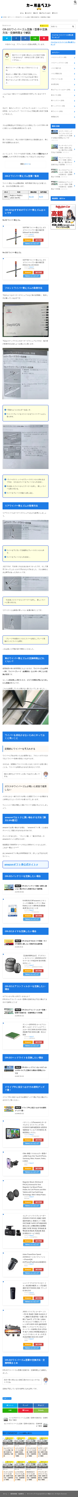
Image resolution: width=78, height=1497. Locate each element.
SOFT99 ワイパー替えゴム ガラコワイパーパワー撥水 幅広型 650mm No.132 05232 (34, 262)
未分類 (55, 84)
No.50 (41, 197)
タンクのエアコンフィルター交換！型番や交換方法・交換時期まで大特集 (61, 173)
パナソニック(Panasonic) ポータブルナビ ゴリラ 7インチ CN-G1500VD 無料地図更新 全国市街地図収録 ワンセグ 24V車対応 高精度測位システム (35, 1127)
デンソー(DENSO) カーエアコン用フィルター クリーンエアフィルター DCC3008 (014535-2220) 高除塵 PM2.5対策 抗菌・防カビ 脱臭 (34, 1029)
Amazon (28, 240)
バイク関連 (56, 73)
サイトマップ (31, 1494)
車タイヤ (35, 13)
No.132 (31, 197)
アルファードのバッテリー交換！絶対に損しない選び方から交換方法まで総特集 (61, 161)
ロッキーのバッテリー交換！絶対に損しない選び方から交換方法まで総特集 (61, 149)
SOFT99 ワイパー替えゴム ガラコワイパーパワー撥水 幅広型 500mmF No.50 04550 (34, 230)
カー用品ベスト (49, 1494)
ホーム (22, 13)
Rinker (30, 234)
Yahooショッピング (32, 243)
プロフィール (56, 79)
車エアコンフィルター (45, 13)
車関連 (55, 117)
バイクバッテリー (58, 57)
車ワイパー (55, 13)
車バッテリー (28, 13)
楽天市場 (39, 240)
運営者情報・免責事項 (17, 1494)
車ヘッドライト (58, 106)
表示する (27, 164)
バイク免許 (56, 68)
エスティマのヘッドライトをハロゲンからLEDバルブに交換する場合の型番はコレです (61, 135)
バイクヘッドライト (59, 63)
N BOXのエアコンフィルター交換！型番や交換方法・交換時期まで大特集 (62, 185)
